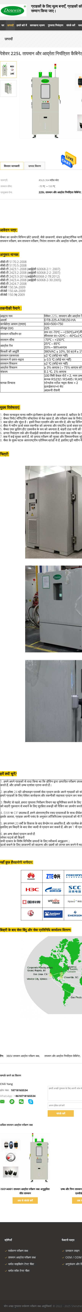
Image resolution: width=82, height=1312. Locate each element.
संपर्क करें (60, 1113)
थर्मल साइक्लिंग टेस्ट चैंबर (21, 1264)
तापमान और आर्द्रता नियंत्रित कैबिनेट (62, 1056)
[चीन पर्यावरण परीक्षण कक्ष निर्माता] (13, 10)
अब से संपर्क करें (25, 1200)
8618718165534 (25, 1096)
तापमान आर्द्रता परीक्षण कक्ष (22, 1257)
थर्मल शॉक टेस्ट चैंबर (19, 1270)
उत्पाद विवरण (34, 166)
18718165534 (19, 1090)
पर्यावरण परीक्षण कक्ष (18, 1251)
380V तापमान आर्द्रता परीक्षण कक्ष (22, 1056)
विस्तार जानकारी (11, 166)
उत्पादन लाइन (72, 1251)
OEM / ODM (73, 1257)
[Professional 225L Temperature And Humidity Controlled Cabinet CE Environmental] (8, 69)
